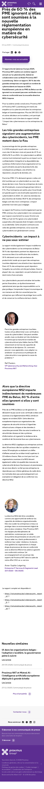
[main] (22, 353)
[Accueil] (9, 4)
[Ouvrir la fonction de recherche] (34, 4)
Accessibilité (6, 769)
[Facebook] (19, 52)
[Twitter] (26, 722)
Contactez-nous (20, 712)
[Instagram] (34, 722)
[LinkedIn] (11, 52)
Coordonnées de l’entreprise (22, 769)
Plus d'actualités (20, 694)
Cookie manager (31, 767)
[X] (15, 52)
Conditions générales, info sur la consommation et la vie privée (20, 764)
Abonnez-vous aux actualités (16, 59)
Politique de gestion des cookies (13, 767)
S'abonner (6, 740)
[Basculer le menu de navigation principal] (40, 3)
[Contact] (29, 4)
